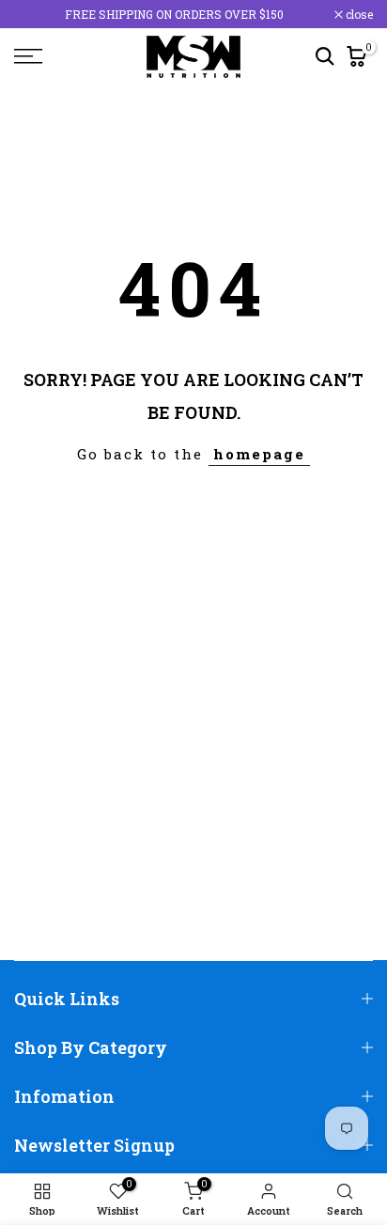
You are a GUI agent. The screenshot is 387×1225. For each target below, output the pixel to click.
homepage (259, 453)
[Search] (325, 56)
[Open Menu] (53, 56)
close (358, 14)
